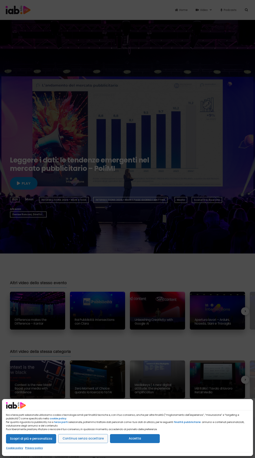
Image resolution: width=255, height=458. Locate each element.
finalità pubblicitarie (187, 422)
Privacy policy (34, 448)
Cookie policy (14, 448)
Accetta (135, 438)
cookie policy (58, 418)
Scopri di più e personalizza (31, 438)
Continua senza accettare (83, 438)
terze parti (61, 422)
